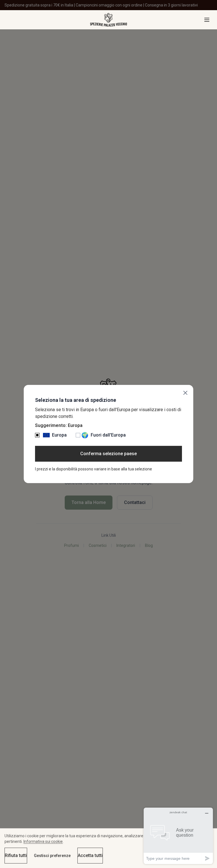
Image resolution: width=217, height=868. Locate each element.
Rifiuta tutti (16, 855)
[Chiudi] (185, 392)
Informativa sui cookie (43, 841)
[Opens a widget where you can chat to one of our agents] (178, 835)
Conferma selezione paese (108, 453)
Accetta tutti (90, 855)
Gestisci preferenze (52, 855)
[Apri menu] (206, 19)
